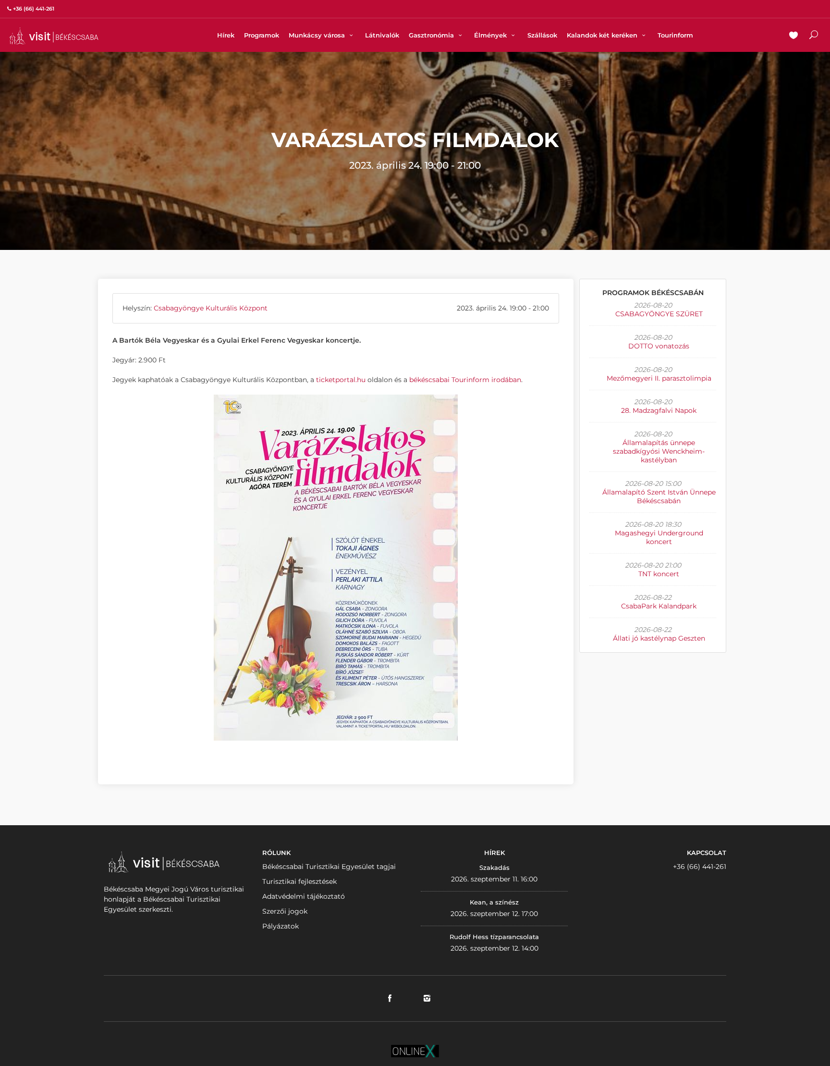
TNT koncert (658, 574)
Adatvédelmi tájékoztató (303, 896)
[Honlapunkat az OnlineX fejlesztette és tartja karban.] (415, 1050)
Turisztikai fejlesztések (299, 881)
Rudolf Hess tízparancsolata (494, 937)
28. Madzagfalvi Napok (658, 410)
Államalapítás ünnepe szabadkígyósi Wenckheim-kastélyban (659, 451)
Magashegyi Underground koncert (659, 537)
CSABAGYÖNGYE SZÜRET (659, 314)
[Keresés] (813, 36)
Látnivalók (382, 35)
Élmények (491, 35)
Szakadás (494, 867)
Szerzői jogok (284, 911)
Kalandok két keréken (603, 35)
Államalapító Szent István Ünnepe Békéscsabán (659, 496)
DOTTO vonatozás (658, 346)
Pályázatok (280, 926)
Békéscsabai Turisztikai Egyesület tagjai (329, 866)
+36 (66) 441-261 (699, 866)
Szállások (542, 35)
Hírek (225, 35)
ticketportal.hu (341, 379)
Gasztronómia (432, 35)
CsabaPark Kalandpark (658, 606)
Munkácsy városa (318, 35)
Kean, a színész (494, 902)
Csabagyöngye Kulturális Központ (211, 308)
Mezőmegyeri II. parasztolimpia (659, 378)
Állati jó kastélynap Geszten (659, 638)
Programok (261, 35)
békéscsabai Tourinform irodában (465, 379)
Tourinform (675, 35)
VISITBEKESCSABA (54, 35)
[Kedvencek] (793, 36)
